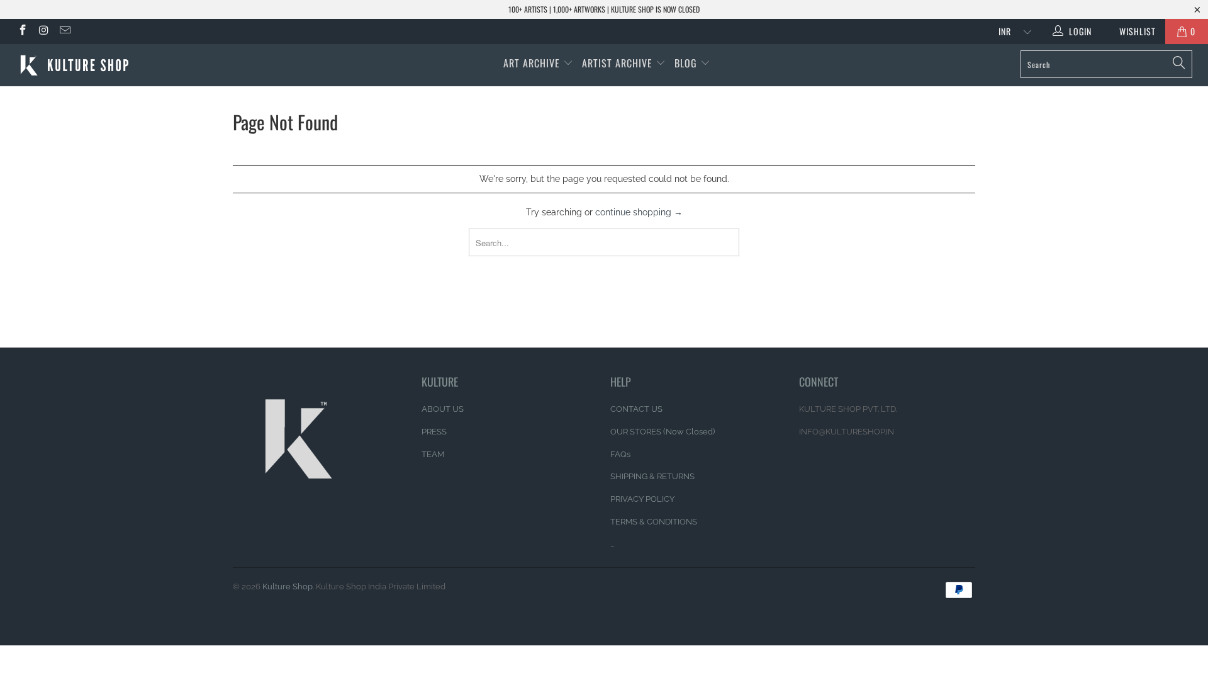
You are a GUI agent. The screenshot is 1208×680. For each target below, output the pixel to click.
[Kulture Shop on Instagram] (43, 31)
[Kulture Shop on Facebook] (22, 31)
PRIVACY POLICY (642, 499)
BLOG (687, 63)
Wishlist (1133, 31)
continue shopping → (639, 212)
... (612, 544)
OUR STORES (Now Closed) (662, 431)
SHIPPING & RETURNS (652, 476)
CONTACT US (636, 409)
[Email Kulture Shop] (64, 31)
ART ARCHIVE (531, 63)
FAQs (620, 454)
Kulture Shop (287, 586)
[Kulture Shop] (103, 65)
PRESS (434, 431)
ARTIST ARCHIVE (617, 63)
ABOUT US (443, 409)
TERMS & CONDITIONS (653, 521)
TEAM (433, 454)
